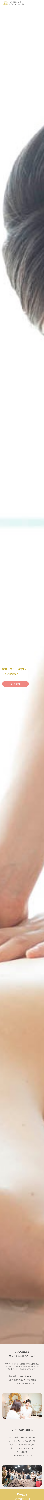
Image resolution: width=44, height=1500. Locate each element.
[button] (40, 3)
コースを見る (15, 684)
